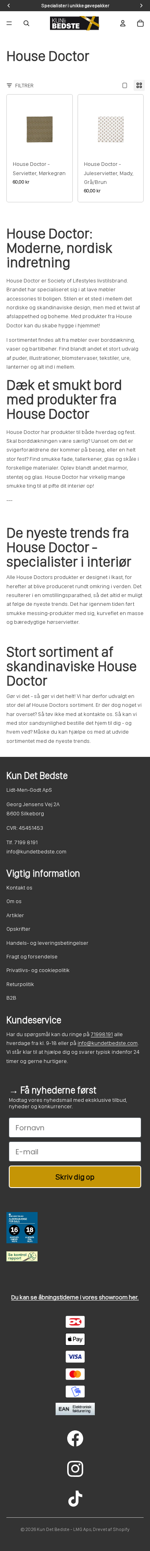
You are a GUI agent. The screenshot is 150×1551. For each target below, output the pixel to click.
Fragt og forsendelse (32, 956)
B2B (11, 997)
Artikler (15, 915)
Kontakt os (19, 887)
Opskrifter (18, 929)
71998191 (102, 1034)
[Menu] (9, 23)
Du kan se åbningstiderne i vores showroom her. (75, 1297)
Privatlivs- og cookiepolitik (38, 970)
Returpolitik (20, 984)
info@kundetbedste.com (108, 1043)
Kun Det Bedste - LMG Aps (64, 1529)
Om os (14, 901)
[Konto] (123, 23)
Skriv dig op (75, 1177)
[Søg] (26, 23)
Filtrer (24, 85)
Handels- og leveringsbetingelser (47, 943)
